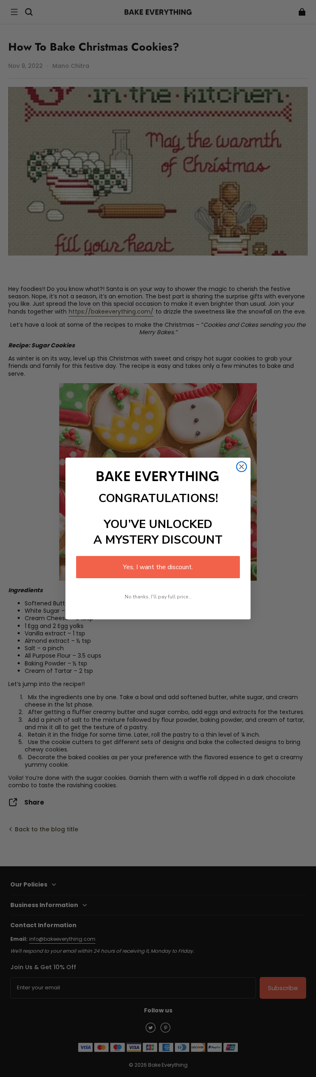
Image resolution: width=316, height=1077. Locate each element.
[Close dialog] (241, 467)
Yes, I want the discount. (158, 567)
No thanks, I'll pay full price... (158, 596)
